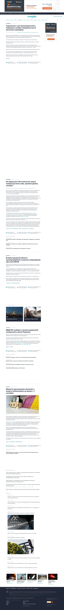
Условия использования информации (52, 604)
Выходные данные (49, 605)
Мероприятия (35, 588)
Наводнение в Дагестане (40, 581)
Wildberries (15, 130)
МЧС (10, 228)
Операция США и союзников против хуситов (51, 581)
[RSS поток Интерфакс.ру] (27, 605)
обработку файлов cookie (46, 594)
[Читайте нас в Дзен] (23, 605)
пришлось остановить (24, 216)
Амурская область (25, 228)
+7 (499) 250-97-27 (38, 595)
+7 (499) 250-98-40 (31, 595)
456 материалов (30, 582)
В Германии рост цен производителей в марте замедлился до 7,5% (27, 32)
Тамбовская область (21, 130)
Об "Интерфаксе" (10, 13)
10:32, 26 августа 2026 (13, 255)
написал (34, 107)
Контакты (7, 588)
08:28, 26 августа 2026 (14, 179)
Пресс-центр (19, 588)
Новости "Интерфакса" (26, 601)
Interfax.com (15, 13)
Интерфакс (32, 16)
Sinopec (7, 228)
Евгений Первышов (9, 130)
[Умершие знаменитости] (32, 579)
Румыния (11, 346)
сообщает (8, 193)
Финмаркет (26, 13)
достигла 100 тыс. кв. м (31, 121)
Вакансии (24, 588)
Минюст (7, 441)
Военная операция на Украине (11, 581)
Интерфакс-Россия (21, 13)
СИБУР (20, 228)
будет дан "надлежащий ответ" (25, 344)
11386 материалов (9, 583)
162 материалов (40, 583)
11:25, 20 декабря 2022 (14, 23)
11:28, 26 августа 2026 (13, 70)
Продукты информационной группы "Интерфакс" (20, 598)
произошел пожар (36, 120)
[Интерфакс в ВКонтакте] (26, 605)
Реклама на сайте (29, 588)
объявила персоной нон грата (19, 343)
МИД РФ (7, 346)
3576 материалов (20, 583)
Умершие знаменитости (31, 580)
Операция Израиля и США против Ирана (21, 582)
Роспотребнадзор (15, 228)
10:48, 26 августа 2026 (13, 386)
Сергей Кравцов (12, 441)
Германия (7, 58)
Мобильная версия (4, 13)
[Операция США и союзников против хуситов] (52, 579)
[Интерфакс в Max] (29, 605)
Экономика (8, 23)
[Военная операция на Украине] (11, 579)
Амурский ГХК (31, 228)
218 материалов (50, 584)
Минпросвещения (19, 441)
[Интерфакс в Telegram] (25, 605)
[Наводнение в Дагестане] (42, 579)
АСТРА (7, 604)
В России (8, 70)
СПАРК (7, 601)
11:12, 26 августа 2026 (13, 327)
